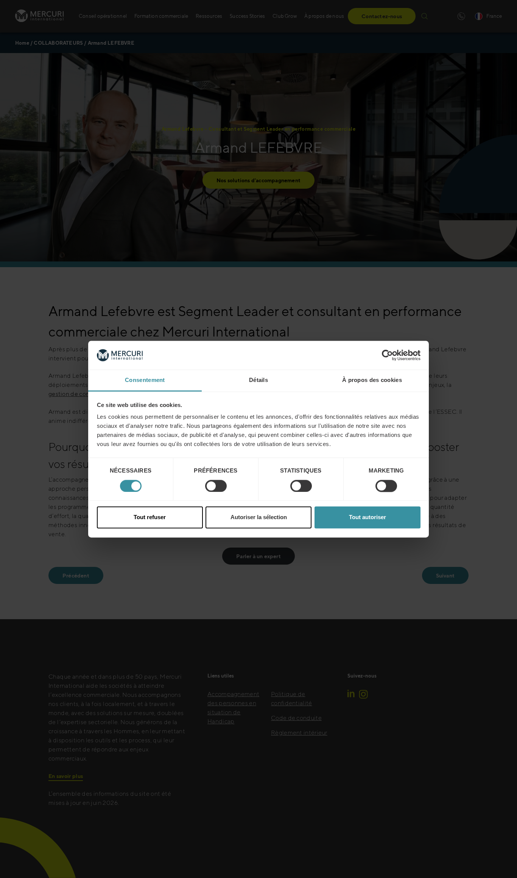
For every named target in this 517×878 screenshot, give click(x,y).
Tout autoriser (367, 517)
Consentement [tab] (145, 380)
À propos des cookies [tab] (372, 380)
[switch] (216, 486)
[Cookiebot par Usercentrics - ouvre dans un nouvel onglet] (387, 355)
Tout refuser (150, 517)
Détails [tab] (258, 380)
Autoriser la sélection (258, 517)
